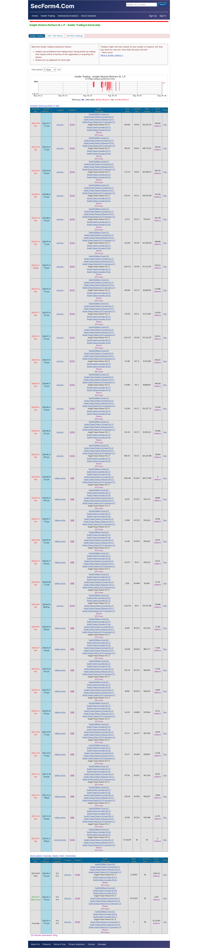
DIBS (72, 478)
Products (46, 944)
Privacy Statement (77, 944)
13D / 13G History (55, 36)
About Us (35, 944)
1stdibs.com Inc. (60, 478)
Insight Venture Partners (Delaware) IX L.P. (99, 119)
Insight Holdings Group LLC (99, 114)
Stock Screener (88, 16)
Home (35, 16)
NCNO (72, 125)
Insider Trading (48, 16)
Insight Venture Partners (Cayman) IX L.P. (99, 117)
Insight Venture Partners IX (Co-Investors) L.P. (98, 122)
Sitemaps (102, 944)
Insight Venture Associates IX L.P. (99, 127)
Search (163, 4)
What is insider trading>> (112, 55)
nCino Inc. (60, 125)
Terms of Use (59, 944)
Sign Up (153, 16)
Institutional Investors (68, 16)
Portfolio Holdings (75, 36)
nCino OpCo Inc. (60, 840)
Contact (91, 944)
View (165, 125)
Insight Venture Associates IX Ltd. (99, 130)
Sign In (163, 16)
